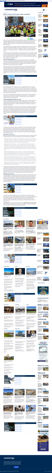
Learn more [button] (23, 0)
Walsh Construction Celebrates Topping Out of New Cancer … (8, 282)
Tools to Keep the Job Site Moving (40, 25)
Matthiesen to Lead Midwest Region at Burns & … (8, 284)
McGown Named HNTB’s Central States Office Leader (20, 275)
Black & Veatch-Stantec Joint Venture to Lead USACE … (30, 282)
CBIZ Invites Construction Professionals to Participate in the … (31, 321)
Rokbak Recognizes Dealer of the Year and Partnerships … (9, 326)
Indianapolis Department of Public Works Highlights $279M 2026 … (20, 325)
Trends (27, 304)
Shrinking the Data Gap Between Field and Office (39, 233)
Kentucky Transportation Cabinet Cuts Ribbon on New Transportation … (20, 317)
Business (27, 328)
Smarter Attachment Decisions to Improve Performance (40, 31)
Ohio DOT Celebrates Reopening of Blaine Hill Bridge (20, 314)
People (16, 266)
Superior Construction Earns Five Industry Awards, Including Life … (9, 314)
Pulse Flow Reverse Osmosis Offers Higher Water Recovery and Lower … (40, 385)
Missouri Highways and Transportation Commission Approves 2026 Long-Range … (30, 285)
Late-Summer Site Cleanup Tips (40, 40)
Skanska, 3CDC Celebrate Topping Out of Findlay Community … (8, 373)
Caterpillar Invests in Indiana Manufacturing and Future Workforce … (30, 327)
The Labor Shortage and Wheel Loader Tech (40, 267)
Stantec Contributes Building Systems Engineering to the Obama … (30, 288)
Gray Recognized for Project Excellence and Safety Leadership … (9, 321)
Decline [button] (1, 1)
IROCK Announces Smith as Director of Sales (19, 286)
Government (17, 304)
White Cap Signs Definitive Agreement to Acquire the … (30, 343)
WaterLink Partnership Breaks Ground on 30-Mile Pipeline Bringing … (8, 361)
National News (40, 12)
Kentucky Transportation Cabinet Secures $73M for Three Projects (31, 280)
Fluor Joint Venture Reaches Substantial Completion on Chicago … (8, 287)
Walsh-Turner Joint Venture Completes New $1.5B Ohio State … (20, 338)
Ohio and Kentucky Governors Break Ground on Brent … (19, 323)
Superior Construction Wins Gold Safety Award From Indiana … (31, 324)
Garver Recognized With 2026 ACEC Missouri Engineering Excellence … (8, 317)
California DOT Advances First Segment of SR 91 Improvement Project (40, 308)
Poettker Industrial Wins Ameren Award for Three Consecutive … (31, 314)
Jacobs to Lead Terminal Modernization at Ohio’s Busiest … (20, 350)
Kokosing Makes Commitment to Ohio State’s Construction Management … (31, 317)
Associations (6, 304)
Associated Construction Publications (7, 471)
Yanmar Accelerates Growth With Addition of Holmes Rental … (9, 338)
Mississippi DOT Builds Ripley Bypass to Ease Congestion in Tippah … (40, 323)
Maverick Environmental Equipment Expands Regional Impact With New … (30, 350)
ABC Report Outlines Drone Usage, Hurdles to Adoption (40, 272)
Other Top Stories (6, 387)
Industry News (6, 266)
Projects (28, 266)
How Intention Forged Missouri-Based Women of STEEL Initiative (9, 324)
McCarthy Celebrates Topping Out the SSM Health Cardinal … (20, 342)
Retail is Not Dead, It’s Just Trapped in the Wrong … (40, 301)
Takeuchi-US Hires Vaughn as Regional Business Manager (19, 281)
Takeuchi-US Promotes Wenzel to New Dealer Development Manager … (9, 349)
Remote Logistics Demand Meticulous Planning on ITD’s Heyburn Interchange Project (40, 401)
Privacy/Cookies (49, 471)
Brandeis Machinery (18, 77)
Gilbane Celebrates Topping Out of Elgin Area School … (8, 365)
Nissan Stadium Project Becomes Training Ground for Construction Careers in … (40, 338)
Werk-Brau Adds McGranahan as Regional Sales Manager (20, 284)
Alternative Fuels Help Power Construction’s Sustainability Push (40, 56)
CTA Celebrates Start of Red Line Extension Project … (9, 370)
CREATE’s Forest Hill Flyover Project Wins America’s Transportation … (8, 276)
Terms (45, 471)
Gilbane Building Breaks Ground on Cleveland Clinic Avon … (8, 280)
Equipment (6, 328)
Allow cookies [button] (4, 1)
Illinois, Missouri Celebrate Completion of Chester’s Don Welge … (30, 276)
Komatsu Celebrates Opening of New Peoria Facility (8, 343)
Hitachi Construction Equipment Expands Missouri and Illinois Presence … (31, 346)
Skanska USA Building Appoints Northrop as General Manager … (19, 279)
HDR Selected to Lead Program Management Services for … (19, 344)
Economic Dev (17, 328)
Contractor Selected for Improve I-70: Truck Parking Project (20, 320)
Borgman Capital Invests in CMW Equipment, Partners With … (31, 341)
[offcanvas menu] (46, 10)
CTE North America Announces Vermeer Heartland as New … (8, 341)
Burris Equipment (18, 187)
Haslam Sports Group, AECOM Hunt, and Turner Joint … (8, 368)
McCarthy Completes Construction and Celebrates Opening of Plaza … (19, 347)
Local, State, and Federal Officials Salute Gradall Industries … (31, 338)
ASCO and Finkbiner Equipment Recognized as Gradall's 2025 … (8, 346)
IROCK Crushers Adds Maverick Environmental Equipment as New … (9, 291)
